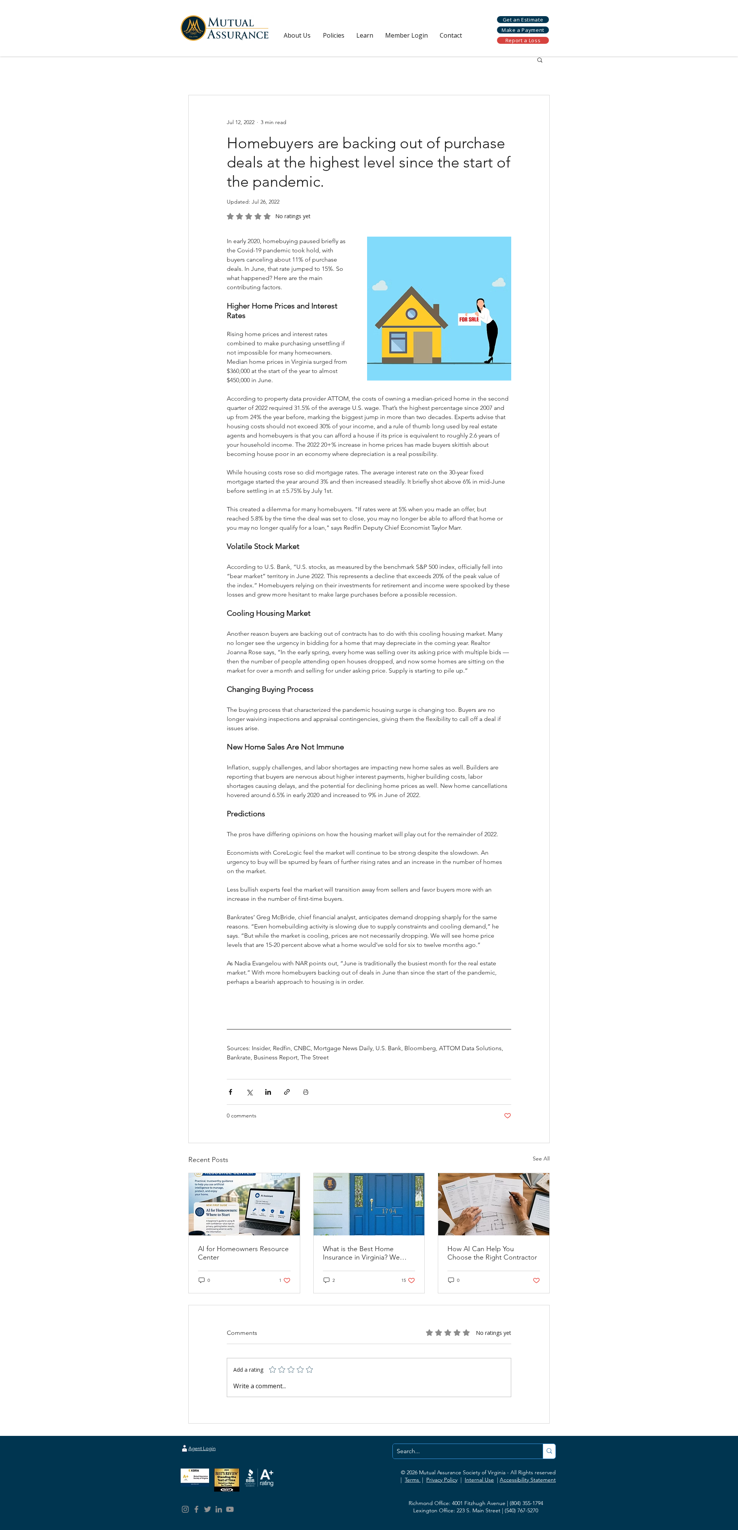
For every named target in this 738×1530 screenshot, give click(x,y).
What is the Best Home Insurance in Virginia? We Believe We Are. (361, 1253)
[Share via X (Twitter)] (249, 1092)
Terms (413, 1479)
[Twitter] (207, 1509)
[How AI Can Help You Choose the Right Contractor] (493, 1204)
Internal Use (479, 1479)
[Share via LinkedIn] (268, 1092)
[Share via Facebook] (230, 1092)
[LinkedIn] (218, 1509)
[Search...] (549, 1451)
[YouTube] (229, 1509)
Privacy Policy (441, 1479)
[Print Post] (305, 1092)
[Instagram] (185, 1509)
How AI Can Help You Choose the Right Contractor (492, 1253)
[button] (297, 35)
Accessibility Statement (528, 1479)
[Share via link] (287, 1092)
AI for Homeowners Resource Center (243, 1253)
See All (541, 1158)
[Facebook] (196, 1509)
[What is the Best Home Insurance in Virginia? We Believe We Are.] (369, 1204)
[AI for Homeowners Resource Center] (244, 1204)
